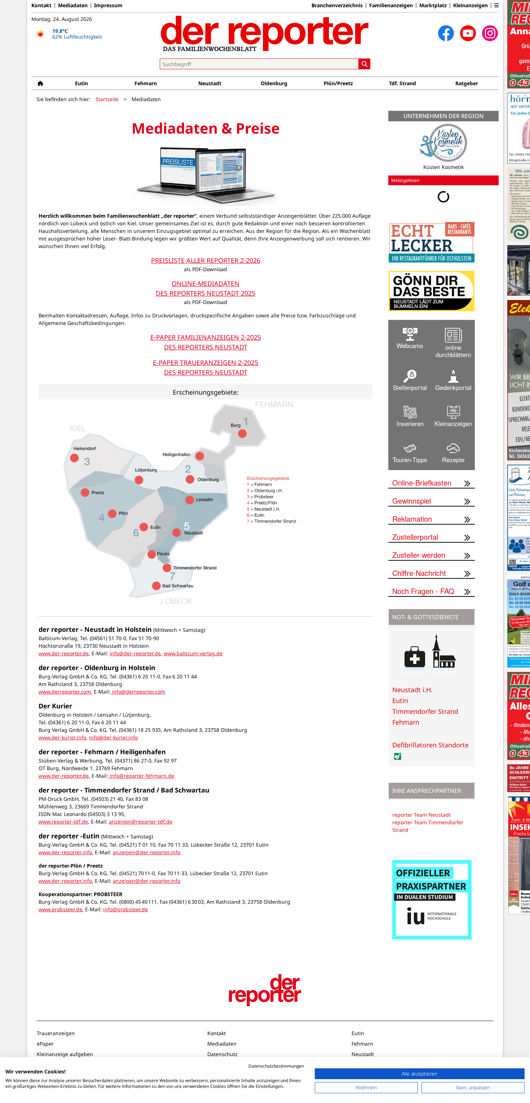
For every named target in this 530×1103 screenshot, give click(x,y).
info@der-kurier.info (113, 737)
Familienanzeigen (391, 5)
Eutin (81, 83)
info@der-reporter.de (135, 653)
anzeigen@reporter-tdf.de (140, 821)
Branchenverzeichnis (337, 5)
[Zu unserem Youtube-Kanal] (468, 33)
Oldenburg (274, 83)
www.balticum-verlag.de (193, 653)
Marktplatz (433, 5)
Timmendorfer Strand (425, 711)
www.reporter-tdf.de (63, 821)
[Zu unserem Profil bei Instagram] (490, 33)
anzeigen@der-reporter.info (146, 852)
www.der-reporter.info (65, 852)
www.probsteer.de (60, 909)
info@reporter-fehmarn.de (141, 775)
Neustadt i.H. (412, 689)
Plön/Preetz (338, 83)
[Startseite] (40, 83)
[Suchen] (364, 63)
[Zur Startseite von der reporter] (265, 33)
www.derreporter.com (65, 691)
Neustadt (209, 83)
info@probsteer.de (125, 909)
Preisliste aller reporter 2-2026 (205, 260)
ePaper (45, 1043)
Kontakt (41, 5)
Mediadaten (73, 5)
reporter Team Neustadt (421, 814)
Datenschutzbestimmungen (276, 1066)
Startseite (107, 99)
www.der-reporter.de (64, 653)
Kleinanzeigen (470, 5)
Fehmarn (145, 83)
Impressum (108, 5)
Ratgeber (466, 83)
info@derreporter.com (137, 691)
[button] (496, 5)
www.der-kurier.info (62, 737)
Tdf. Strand (402, 83)
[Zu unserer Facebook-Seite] (446, 33)
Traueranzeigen (56, 1033)
